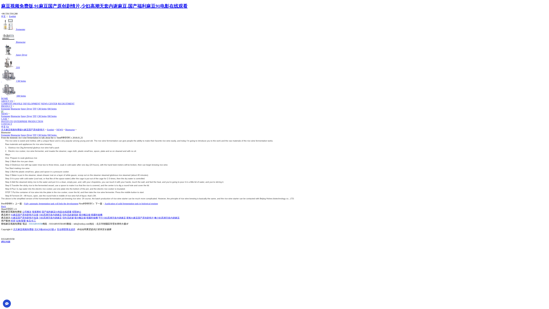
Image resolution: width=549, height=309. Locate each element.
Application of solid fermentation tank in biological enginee (131, 203)
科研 (13, 221)
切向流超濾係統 (70, 215)
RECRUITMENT (66, 103)
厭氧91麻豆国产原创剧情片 (140, 218)
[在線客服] (4, 234)
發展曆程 (36, 212)
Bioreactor (15, 109)
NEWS (4, 113)
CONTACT (6, 124)
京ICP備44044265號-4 (45, 229)
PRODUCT (6, 106)
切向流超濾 (68, 218)
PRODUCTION (35, 121)
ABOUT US (7, 101)
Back (3, 206)
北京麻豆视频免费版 (23, 229)
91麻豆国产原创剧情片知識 (24, 218)
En (7, 126)
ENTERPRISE (20, 121)
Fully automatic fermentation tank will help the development (51, 203)
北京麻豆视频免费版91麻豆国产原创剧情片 (23, 129)
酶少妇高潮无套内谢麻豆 (167, 218)
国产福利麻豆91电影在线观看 (56, 212)
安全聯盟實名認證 (66, 229)
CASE (4, 119)
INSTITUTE (7, 121)
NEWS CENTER (49, 103)
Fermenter (5, 109)
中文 (3, 16)
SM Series (52, 109)
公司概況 (26, 212)
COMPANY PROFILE (12, 103)
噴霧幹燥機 (96, 215)
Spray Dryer (26, 109)
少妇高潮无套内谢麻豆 (50, 215)
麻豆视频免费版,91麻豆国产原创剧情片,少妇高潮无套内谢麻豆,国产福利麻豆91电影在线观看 (94, 6)
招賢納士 (76, 212)
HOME (4, 98)
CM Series (42, 109)
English (12, 16)
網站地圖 (5, 241)
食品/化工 (31, 221)
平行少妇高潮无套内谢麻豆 (112, 218)
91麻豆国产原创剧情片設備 (24, 215)
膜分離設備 (84, 215)
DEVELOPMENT (31, 103)
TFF (35, 109)
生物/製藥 (21, 221)
